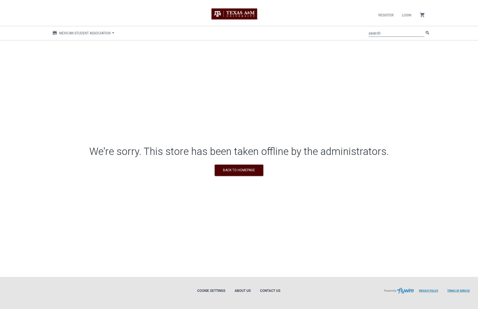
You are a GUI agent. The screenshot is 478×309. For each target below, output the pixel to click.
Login (406, 15)
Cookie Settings (211, 291)
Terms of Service (458, 290)
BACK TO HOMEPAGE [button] (239, 170)
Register (386, 15)
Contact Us (270, 291)
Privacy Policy (428, 290)
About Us (243, 291)
